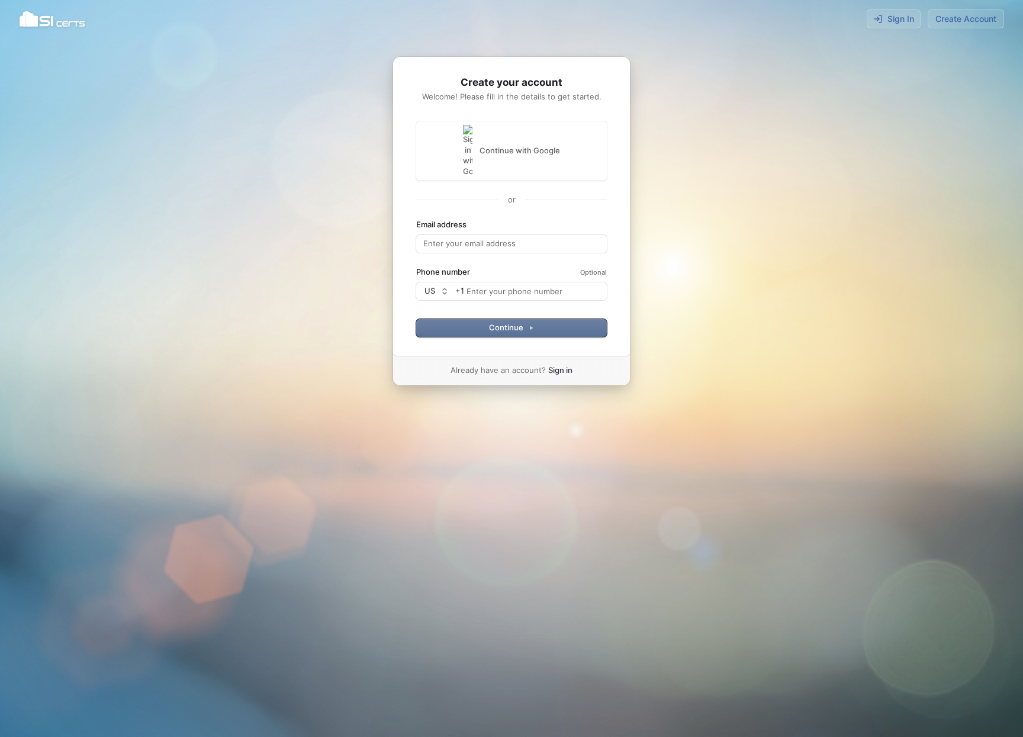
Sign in (560, 370)
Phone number (443, 271)
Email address (441, 224)
